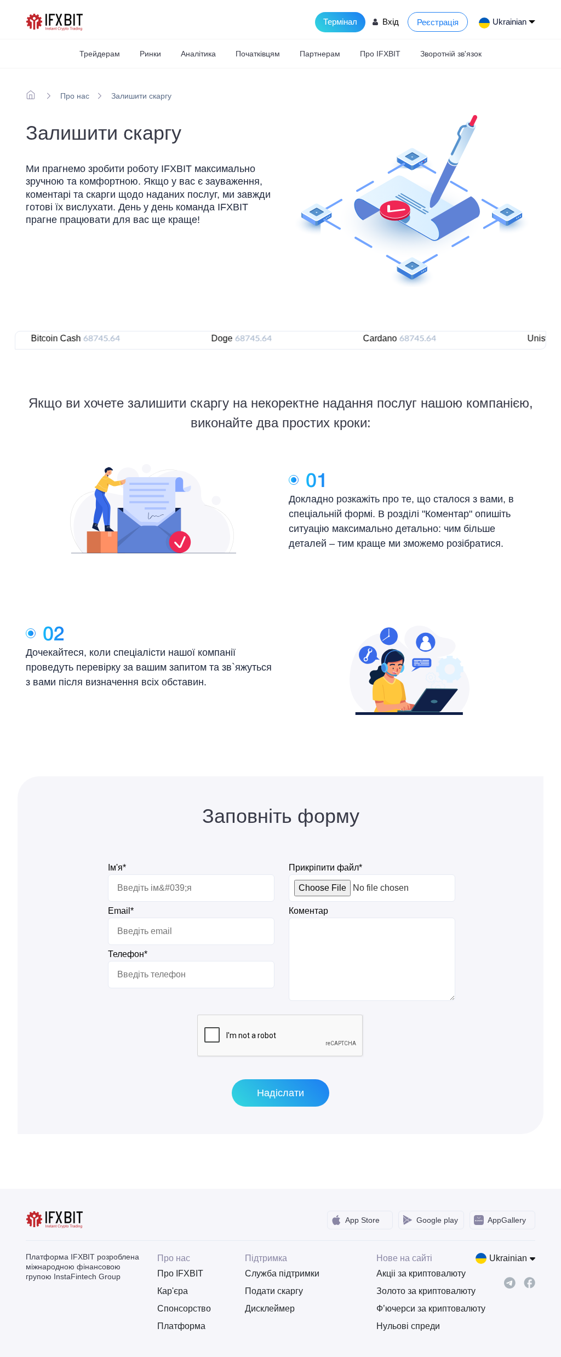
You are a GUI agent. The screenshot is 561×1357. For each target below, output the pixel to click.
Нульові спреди (408, 1326)
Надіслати (280, 1092)
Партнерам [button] (320, 53)
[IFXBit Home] (55, 21)
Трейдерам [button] (99, 53)
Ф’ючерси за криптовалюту (412, 1308)
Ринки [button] (150, 53)
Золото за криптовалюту (412, 1291)
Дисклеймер (270, 1308)
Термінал (340, 21)
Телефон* (127, 954)
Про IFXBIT (180, 1273)
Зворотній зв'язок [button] (451, 53)
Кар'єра (172, 1291)
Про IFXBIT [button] (380, 53)
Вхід (390, 21)
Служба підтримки (282, 1273)
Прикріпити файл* (325, 867)
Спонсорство (184, 1308)
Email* (121, 910)
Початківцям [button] (258, 53)
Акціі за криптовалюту (412, 1273)
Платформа (181, 1326)
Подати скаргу (274, 1291)
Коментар (308, 910)
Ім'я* (117, 867)
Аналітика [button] (198, 53)
